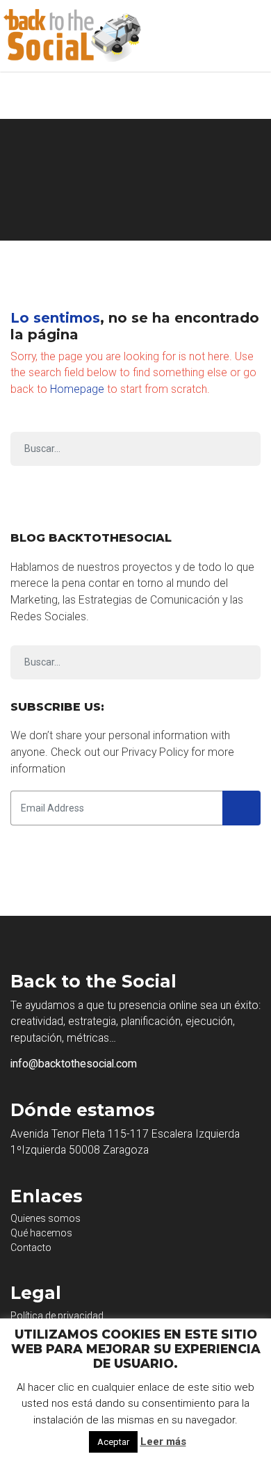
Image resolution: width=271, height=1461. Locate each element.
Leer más (163, 1441)
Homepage (77, 389)
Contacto (30, 1247)
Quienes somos (45, 1218)
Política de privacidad (57, 1315)
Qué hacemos (41, 1232)
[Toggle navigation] (250, 36)
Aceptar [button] (113, 1442)
